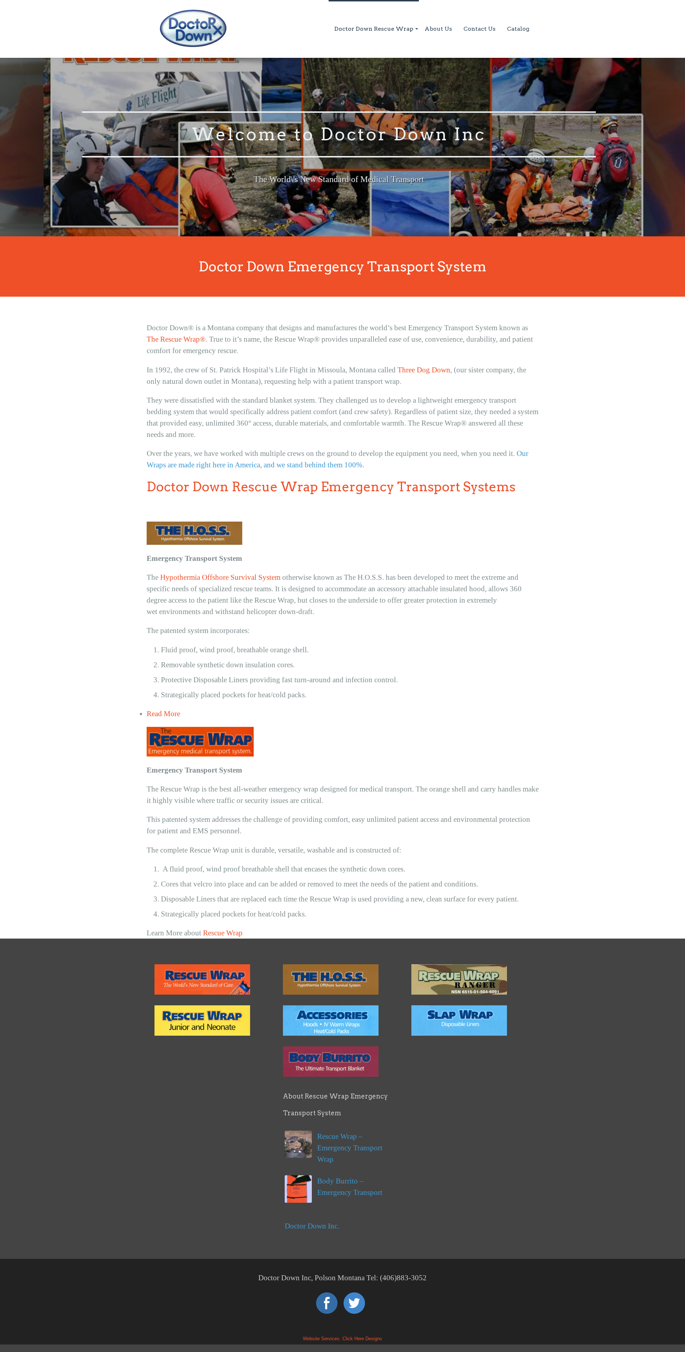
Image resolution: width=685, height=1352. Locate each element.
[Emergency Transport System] (202, 992)
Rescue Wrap (223, 933)
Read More (163, 713)
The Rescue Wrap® (176, 339)
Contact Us (479, 28)
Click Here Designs (362, 1338)
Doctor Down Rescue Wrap (373, 28)
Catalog (518, 28)
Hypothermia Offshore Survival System (220, 577)
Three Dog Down (423, 370)
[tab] (343, 713)
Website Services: (322, 1338)
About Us (438, 28)
